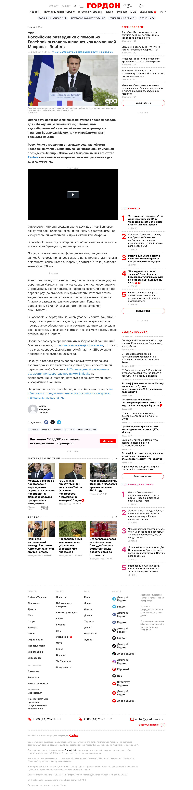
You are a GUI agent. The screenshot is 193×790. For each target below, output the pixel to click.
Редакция (33, 677)
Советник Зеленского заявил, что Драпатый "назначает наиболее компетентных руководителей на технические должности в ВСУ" (145, 240)
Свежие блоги (132, 27)
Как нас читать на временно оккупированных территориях (38, 703)
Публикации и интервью (59, 11)
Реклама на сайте (38, 683)
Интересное (34, 657)
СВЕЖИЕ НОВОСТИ (134, 331)
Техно (31, 633)
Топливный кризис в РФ (52, 18)
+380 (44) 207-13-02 (98, 719)
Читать (108, 441)
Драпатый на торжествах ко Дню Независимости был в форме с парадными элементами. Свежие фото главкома (146, 551)
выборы (57, 429)
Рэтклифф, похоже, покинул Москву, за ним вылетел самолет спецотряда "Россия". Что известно (142, 456)
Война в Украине (44, 508)
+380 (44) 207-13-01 (47, 719)
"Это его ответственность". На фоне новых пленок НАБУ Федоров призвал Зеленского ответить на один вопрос (145, 220)
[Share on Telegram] (59, 422)
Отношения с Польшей (122, 18)
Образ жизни (35, 639)
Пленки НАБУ (147, 18)
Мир (40, 27)
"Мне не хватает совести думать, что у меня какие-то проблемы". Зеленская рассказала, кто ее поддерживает (146, 533)
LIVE (133, 11)
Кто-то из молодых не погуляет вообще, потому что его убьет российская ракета (140, 35)
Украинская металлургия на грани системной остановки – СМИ (140, 468)
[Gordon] (103, 6)
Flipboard (123, 669)
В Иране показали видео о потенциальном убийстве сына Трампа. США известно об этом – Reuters (140, 358)
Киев (87, 597)
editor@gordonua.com (150, 719)
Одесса (88, 609)
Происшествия (36, 645)
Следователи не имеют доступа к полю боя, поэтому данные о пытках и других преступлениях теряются (142, 89)
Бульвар (122, 11)
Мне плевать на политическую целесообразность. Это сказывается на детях (143, 73)
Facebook (34, 429)
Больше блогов (143, 103)
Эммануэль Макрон (87, 429)
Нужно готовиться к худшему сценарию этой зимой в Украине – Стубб (140, 416)
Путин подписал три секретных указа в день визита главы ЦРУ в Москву (140, 429)
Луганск (88, 639)
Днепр (87, 627)
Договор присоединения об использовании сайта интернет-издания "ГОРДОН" (152, 625)
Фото (59, 642)
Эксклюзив (146, 11)
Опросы (60, 655)
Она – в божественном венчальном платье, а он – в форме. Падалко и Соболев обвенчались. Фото (143, 496)
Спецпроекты (63, 667)
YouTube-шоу (63, 661)
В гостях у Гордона (90, 11)
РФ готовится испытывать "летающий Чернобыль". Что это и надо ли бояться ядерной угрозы (141, 402)
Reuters (33, 157)
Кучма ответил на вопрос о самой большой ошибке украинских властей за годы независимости (144, 296)
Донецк (88, 615)
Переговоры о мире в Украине (88, 18)
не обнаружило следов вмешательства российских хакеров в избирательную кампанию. (70, 393)
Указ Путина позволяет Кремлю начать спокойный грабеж (141, 60)
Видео (59, 649)
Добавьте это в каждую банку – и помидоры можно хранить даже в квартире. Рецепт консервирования (146, 514)
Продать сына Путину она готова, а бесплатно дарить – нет (141, 48)
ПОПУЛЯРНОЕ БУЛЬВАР (138, 484)
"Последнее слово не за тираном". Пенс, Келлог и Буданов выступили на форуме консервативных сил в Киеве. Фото (145, 277)
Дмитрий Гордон (123, 599)
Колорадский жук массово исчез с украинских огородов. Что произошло (70, 545)
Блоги (109, 11)
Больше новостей (142, 476)
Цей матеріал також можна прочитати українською (84, 52)
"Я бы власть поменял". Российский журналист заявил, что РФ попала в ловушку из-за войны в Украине (141, 373)
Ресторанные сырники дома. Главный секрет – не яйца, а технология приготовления (144, 568)
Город (87, 591)
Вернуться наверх (149, 724)
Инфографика (35, 651)
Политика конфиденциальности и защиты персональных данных (151, 611)
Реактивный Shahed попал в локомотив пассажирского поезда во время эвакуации (144, 258)
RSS (119, 675)
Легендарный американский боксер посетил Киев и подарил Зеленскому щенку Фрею (142, 343)
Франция (46, 429)
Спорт (31, 621)
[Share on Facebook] (46, 422)
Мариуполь (90, 633)
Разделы (60, 591)
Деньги (32, 609)
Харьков (89, 621)
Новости (35, 11)
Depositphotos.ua (73, 750)
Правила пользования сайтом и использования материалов (152, 598)
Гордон (31, 27)
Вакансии (33, 671)
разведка (69, 429)
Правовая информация (35, 691)
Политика (76, 504)
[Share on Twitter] (52, 422)
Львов (87, 603)
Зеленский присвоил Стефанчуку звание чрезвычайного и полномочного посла (140, 442)
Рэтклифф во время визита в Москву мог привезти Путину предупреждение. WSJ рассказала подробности (143, 387)
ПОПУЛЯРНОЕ (131, 208)
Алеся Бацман (126, 653)
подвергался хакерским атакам (81, 345)
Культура (33, 627)
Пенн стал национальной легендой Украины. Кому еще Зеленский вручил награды (41, 545)
